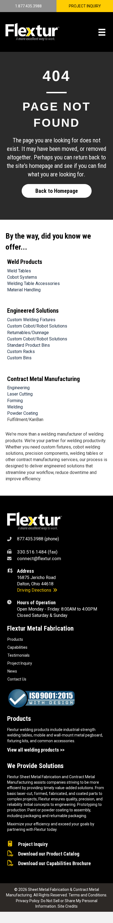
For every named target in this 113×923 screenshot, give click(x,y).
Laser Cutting (20, 394)
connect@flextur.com (39, 558)
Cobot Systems (22, 277)
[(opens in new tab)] (34, 521)
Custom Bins (19, 357)
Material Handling (24, 289)
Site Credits (68, 906)
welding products (34, 729)
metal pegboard (88, 735)
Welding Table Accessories (33, 283)
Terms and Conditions (87, 895)
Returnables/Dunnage (28, 332)
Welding (15, 407)
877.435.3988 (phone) (38, 538)
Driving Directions (34, 590)
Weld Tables (19, 270)
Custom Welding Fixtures (31, 319)
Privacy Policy (27, 901)
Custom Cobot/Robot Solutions (37, 326)
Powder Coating (22, 413)
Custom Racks (21, 351)
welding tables (19, 735)
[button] (57, 191)
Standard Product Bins (28, 345)
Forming (15, 400)
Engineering (18, 387)
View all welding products (33, 750)
